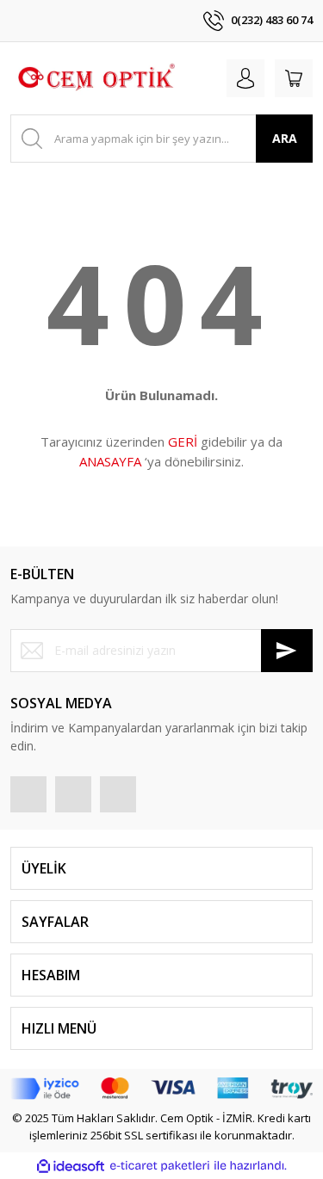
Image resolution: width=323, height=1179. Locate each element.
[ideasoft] (70, 1166)
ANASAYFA (110, 461)
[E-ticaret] (159, 1166)
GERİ (182, 441)
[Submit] (287, 650)
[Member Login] (245, 78)
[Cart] (294, 78)
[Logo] (94, 78)
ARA (284, 138)
